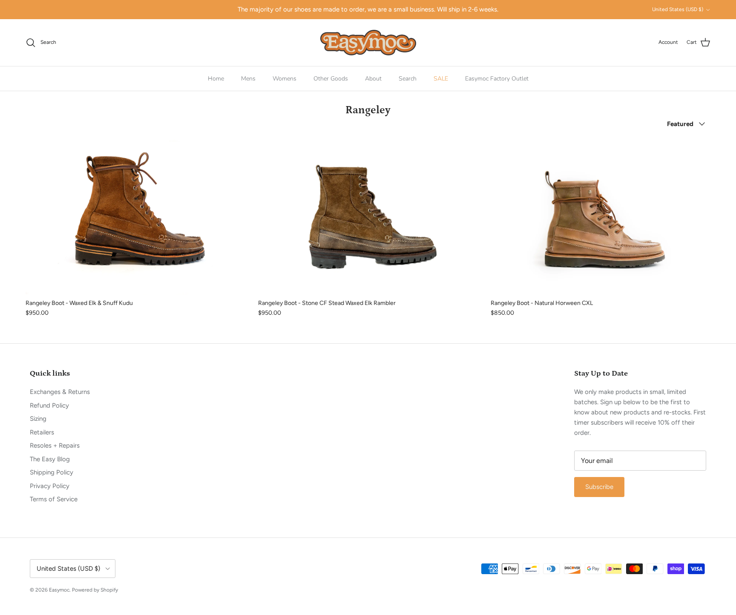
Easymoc (59, 590)
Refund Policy (49, 405)
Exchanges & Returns (60, 392)
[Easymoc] (368, 42)
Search (408, 79)
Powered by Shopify (95, 590)
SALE (441, 79)
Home (216, 79)
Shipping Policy (51, 472)
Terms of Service (54, 499)
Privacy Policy (49, 486)
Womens (284, 79)
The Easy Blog (50, 459)
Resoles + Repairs (55, 445)
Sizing (38, 418)
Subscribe (599, 487)
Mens (248, 79)
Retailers (42, 432)
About (373, 79)
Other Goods (330, 79)
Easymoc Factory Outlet (497, 79)
